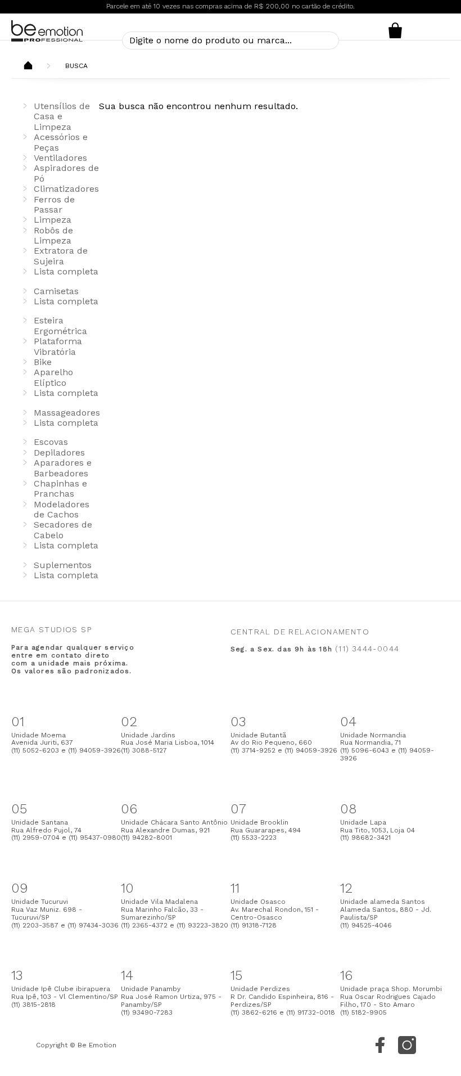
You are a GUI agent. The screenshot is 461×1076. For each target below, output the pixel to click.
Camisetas (56, 291)
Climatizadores (66, 188)
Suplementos (63, 565)
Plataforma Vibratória (58, 346)
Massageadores (67, 412)
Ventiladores (60, 157)
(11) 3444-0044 (367, 648)
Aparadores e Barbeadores (63, 467)
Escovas (51, 441)
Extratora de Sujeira (61, 255)
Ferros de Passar (54, 204)
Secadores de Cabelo (63, 529)
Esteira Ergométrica (60, 325)
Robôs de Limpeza (53, 235)
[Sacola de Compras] (395, 30)
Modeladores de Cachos (61, 509)
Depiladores (59, 452)
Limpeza (52, 219)
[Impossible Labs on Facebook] (380, 1045)
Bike (43, 362)
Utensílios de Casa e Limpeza (62, 116)
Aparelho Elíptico (53, 377)
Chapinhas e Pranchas (60, 488)
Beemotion (28, 66)
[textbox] (230, 40)
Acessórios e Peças (61, 142)
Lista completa (66, 271)
